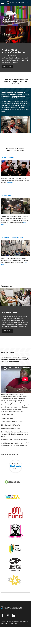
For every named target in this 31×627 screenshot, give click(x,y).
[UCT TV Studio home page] (9, 16)
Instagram (8, 616)
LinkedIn (13, 616)
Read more (10, 183)
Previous (23, 290)
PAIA (15, 623)
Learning (7, 195)
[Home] (11, 608)
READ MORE (7, 66)
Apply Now (7, 331)
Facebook (2, 616)
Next (30, 290)
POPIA (11, 623)
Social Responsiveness (13, 237)
